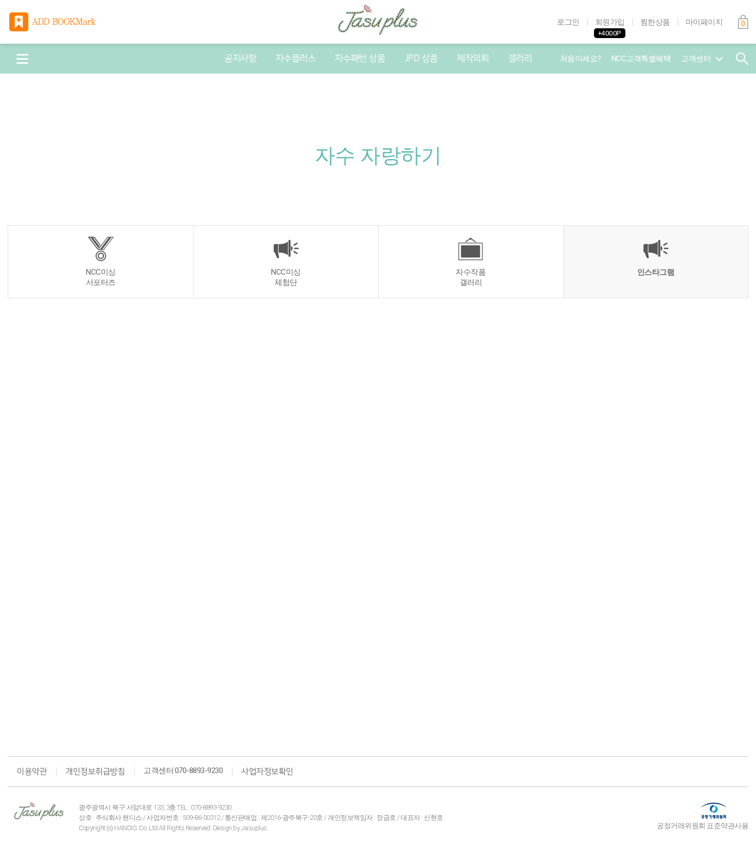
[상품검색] (742, 58)
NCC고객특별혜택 (641, 58)
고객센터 (696, 58)
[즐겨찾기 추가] (54, 22)
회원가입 (610, 22)
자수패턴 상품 (360, 58)
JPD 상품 (421, 58)
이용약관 (32, 771)
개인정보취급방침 (95, 771)
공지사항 (240, 58)
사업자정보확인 (267, 771)
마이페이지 (704, 22)
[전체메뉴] (22, 59)
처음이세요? (580, 58)
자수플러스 (296, 58)
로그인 (568, 22)
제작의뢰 (473, 58)
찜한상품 (655, 22)
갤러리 (520, 58)
